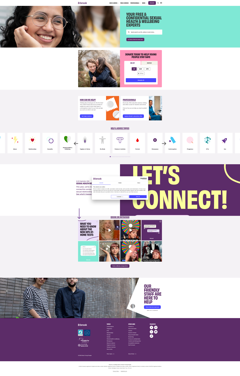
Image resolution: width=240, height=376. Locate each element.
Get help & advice (87, 116)
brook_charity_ (88, 221)
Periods (108, 334)
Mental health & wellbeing (113, 339)
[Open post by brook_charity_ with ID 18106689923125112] (88, 251)
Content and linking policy (134, 341)
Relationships (110, 332)
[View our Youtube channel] (156, 332)
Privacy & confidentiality (134, 339)
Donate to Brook (132, 332)
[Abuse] (15, 143)
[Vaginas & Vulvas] (85, 143)
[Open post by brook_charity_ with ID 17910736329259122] (151, 251)
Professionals (134, 3)
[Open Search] (158, 3)
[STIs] (207, 143)
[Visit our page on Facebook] (151, 327)
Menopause (109, 341)
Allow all (138, 196)
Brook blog (131, 336)
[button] (76, 143)
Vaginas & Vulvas (111, 345)
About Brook (131, 353)
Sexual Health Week (133, 334)
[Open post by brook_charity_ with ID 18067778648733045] (130, 230)
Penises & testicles (111, 347)
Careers (130, 330)
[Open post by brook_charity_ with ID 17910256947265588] (130, 251)
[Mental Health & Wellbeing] (67, 143)
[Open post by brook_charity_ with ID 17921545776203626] (88, 230)
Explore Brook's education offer (133, 116)
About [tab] (138, 182)
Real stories (109, 349)
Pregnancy (109, 328)
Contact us (131, 326)
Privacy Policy (116, 371)
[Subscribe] (161, 3)
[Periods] (137, 143)
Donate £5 (141, 80)
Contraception (110, 326)
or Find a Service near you (135, 39)
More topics (109, 353)
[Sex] (225, 143)
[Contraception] (172, 143)
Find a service (124, 3)
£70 (147, 69)
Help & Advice (113, 3)
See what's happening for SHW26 (90, 194)
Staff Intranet (131, 345)
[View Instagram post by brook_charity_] (97, 238)
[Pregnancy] (190, 143)
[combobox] (144, 32)
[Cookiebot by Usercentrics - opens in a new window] (141, 179)
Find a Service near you (152, 307)
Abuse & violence (111, 343)
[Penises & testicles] (120, 143)
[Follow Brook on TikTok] (151, 336)
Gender (108, 336)
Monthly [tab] (149, 63)
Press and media (132, 328)
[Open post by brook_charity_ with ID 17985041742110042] (109, 230)
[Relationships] (32, 143)
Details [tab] (120, 182)
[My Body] (102, 143)
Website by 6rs (124, 371)
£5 (134, 69)
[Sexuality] (50, 143)
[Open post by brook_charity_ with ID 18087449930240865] (109, 251)
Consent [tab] (101, 182)
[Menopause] (155, 143)
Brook (82, 3)
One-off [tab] (132, 63)
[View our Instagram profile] (156, 327)
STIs (108, 330)
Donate (152, 3)
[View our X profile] (151, 332)
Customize (119, 196)
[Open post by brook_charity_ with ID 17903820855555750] (151, 230)
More (143, 3)
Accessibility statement (133, 343)
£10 (140, 69)
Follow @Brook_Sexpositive (120, 266)
